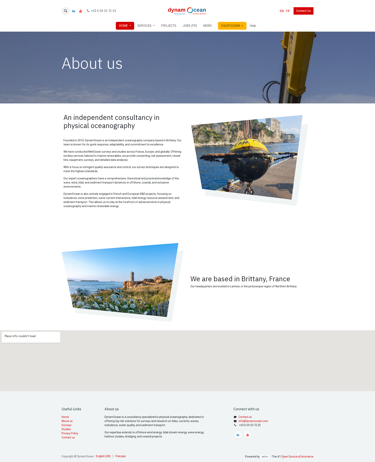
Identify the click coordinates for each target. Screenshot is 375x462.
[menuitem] (282, 11)
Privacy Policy (70, 433)
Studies (66, 429)
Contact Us (303, 11)
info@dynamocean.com (253, 421)
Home (65, 416)
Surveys (66, 425)
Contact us (68, 437)
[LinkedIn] (74, 11)
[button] (66, 11)
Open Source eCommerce (297, 456)
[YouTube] (81, 11)
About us (67, 421)
